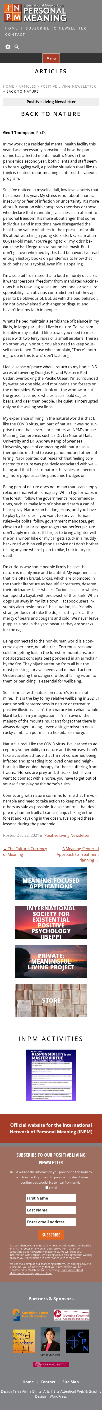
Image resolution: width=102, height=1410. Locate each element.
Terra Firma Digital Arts (31, 1391)
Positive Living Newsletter (68, 86)
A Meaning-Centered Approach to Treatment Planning (78, 854)
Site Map (70, 1382)
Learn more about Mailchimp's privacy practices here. (46, 1271)
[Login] (7, 47)
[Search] (16, 47)
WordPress (58, 1396)
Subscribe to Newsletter (56, 28)
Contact (15, 34)
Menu (51, 58)
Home (11, 28)
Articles (27, 86)
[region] (51, 1075)
